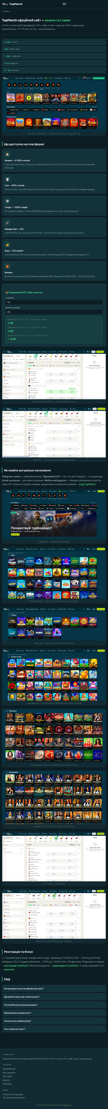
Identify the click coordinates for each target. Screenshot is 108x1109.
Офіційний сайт (9, 1069)
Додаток (6, 1080)
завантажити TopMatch (65, 965)
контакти (9, 969)
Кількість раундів (12, 307)
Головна (6, 11)
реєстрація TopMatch (16, 965)
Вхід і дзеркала (9, 1072)
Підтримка (7, 1083)
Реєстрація (7, 1076)
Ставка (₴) (9, 298)
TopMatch (15, 4)
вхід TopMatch (87, 484)
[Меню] (64, 4)
